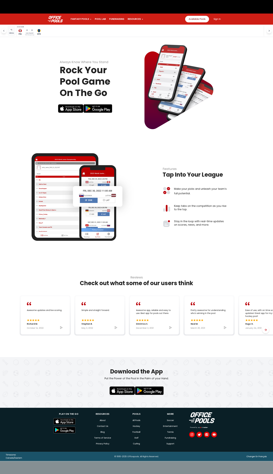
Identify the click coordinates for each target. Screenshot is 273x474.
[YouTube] (214, 434)
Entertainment (170, 426)
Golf (136, 437)
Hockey (136, 426)
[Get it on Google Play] (68, 430)
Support (170, 443)
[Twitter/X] (199, 434)
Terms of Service (102, 437)
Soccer (170, 420)
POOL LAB (100, 19)
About (103, 420)
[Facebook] (207, 434)
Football (136, 432)
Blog (103, 432)
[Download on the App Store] (68, 421)
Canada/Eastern (14, 457)
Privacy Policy (102, 443)
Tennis (170, 432)
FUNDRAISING (116, 19)
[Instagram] (192, 434)
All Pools (136, 420)
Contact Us (102, 426)
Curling (136, 443)
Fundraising (170, 437)
